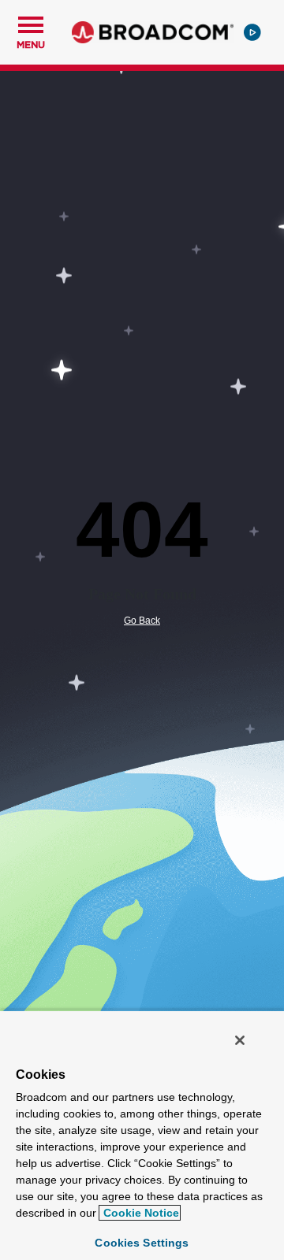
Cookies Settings (142, 1242)
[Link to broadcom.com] (153, 32)
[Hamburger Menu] (30, 23)
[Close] (239, 1040)
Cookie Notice (139, 1212)
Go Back (142, 620)
